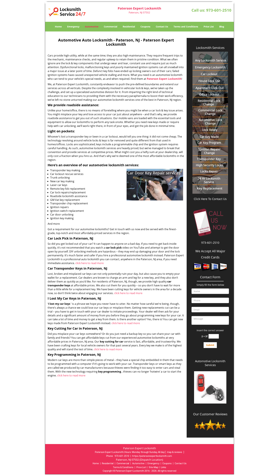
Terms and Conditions (186, 26)
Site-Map (153, 467)
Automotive (91, 26)
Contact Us (162, 26)
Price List (209, 26)
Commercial (110, 26)
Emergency (73, 26)
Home (58, 26)
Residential (129, 26)
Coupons (145, 26)
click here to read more (89, 263)
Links (163, 467)
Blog (221, 26)
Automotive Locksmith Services (210, 363)
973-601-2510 (218, 10)
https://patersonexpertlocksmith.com (152, 456)
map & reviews (175, 452)
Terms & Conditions (123, 467)
